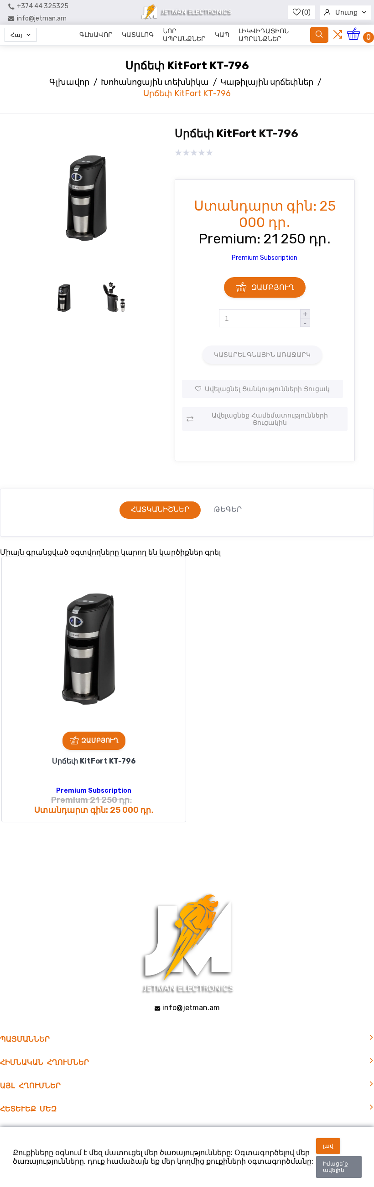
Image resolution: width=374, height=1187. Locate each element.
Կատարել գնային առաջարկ (262, 355)
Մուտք (346, 12)
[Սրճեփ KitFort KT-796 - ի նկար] (90, 266)
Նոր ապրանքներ (184, 35)
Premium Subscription (264, 258)
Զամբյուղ (272, 287)
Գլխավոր (96, 35)
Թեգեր (228, 509)
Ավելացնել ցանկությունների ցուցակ (267, 388)
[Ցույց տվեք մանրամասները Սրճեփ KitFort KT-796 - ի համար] (94, 649)
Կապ (222, 35)
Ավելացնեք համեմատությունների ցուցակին (270, 419)
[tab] (160, 510)
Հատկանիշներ (160, 509)
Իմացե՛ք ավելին (335, 1167)
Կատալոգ (138, 35)
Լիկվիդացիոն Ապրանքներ (264, 35)
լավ (328, 1146)
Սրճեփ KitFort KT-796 (94, 761)
